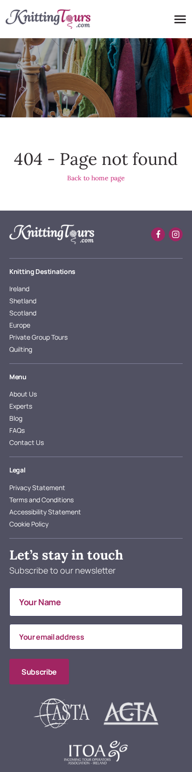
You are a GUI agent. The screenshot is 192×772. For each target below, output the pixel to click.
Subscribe (39, 672)
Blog (15, 418)
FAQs (17, 430)
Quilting (20, 349)
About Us (23, 393)
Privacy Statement (37, 487)
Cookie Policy (28, 523)
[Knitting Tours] (51, 234)
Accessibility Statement (45, 511)
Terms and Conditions (41, 499)
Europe (19, 325)
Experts (20, 406)
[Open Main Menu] (179, 19)
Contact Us (26, 442)
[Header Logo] (48, 19)
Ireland (19, 288)
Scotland (22, 312)
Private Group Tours (38, 337)
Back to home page (96, 178)
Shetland (22, 300)
